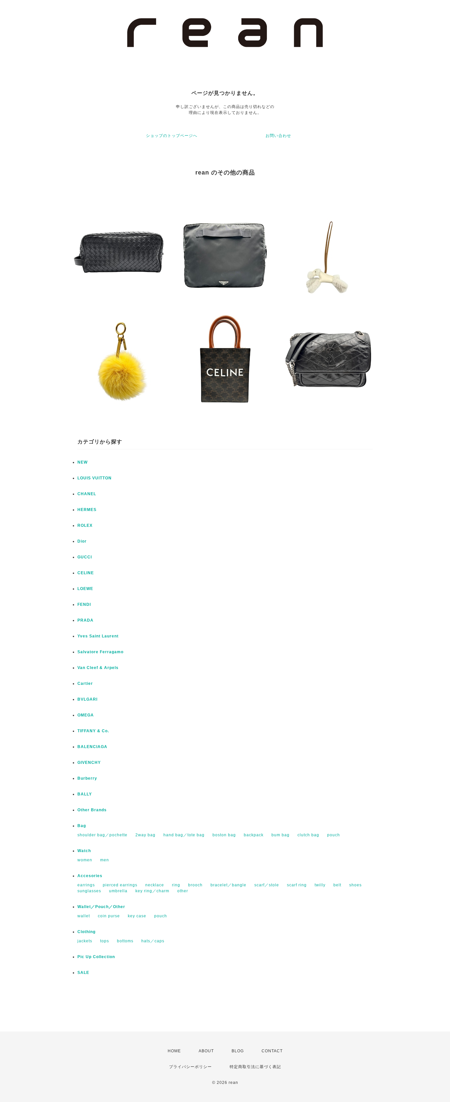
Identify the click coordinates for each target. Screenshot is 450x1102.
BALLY (84, 794)
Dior (82, 541)
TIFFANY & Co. (93, 731)
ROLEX (85, 525)
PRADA (85, 620)
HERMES (87, 509)
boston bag (224, 835)
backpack (254, 835)
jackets (84, 941)
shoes (355, 885)
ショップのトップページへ (171, 135)
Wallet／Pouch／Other (101, 906)
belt (337, 885)
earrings (86, 885)
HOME (174, 1051)
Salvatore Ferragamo (100, 652)
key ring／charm (152, 891)
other (182, 891)
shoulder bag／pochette (102, 835)
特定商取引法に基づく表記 (255, 1066)
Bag (81, 825)
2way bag (145, 835)
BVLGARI (87, 699)
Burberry (87, 778)
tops (104, 941)
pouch (333, 835)
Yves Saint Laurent (98, 636)
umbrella (118, 891)
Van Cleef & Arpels (98, 667)
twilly (320, 885)
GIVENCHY (89, 762)
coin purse (109, 916)
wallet (83, 916)
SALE (83, 972)
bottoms (125, 941)
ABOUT (206, 1051)
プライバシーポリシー (190, 1066)
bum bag (280, 835)
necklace (154, 885)
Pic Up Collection (96, 956)
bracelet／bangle (228, 885)
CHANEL (86, 494)
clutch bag (308, 835)
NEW (82, 462)
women (84, 860)
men (104, 860)
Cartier (85, 683)
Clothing (86, 931)
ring (176, 885)
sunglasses (89, 891)
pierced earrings (120, 885)
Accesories (89, 876)
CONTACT (272, 1051)
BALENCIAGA (92, 746)
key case (137, 916)
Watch (84, 850)
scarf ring (297, 885)
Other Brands (92, 810)
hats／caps (152, 941)
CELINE (85, 573)
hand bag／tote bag (184, 835)
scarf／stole (266, 885)
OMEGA (85, 715)
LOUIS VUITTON (94, 478)
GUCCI (84, 557)
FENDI (84, 604)
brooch (195, 885)
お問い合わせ (278, 135)
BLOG (238, 1051)
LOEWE (85, 588)
